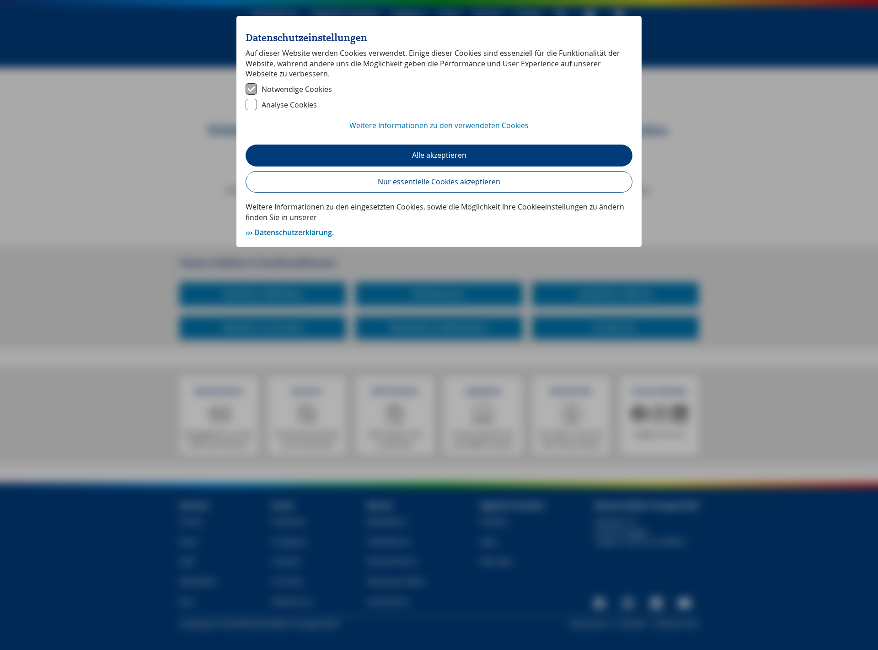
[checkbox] (439, 89)
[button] (439, 130)
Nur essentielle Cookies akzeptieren (439, 181)
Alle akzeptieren (439, 155)
